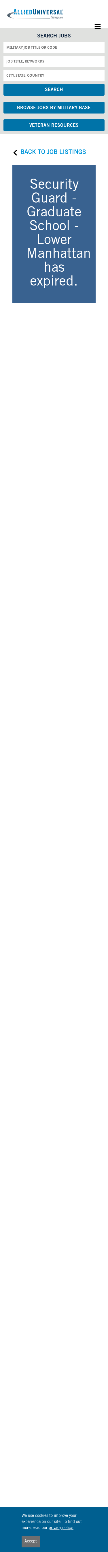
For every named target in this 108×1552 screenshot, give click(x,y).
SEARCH (54, 90)
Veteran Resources (54, 125)
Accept (30, 1542)
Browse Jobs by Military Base (54, 108)
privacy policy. (61, 1528)
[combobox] (54, 47)
